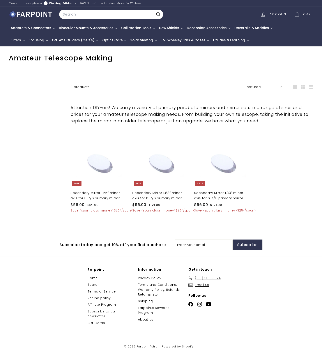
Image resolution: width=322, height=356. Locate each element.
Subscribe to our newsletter (102, 313)
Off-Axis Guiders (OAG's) (74, 40)
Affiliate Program (102, 304)
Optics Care (113, 40)
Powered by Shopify (178, 346)
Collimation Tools (136, 28)
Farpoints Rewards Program (154, 310)
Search (94, 284)
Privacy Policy (149, 278)
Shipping (145, 301)
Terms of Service (102, 291)
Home (93, 278)
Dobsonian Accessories (207, 28)
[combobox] (111, 14)
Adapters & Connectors (31, 28)
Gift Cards (96, 323)
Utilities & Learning (229, 40)
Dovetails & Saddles (252, 28)
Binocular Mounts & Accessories (86, 28)
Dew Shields (169, 28)
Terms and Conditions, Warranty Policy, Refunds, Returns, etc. (159, 289)
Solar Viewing (142, 40)
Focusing (37, 40)
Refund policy (99, 298)
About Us (145, 319)
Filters (16, 40)
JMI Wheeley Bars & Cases (183, 40)
